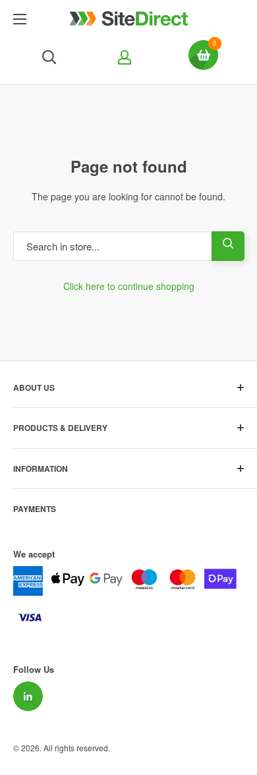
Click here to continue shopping (128, 286)
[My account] (123, 57)
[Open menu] (19, 19)
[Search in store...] (228, 246)
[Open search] (49, 57)
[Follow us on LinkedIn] (28, 696)
